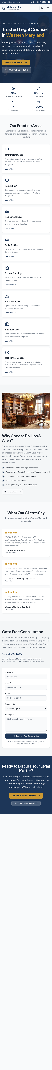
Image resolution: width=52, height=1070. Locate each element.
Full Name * (9, 672)
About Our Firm (10, 492)
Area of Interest (11, 704)
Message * (9, 714)
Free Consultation (14, 62)
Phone (7, 693)
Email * (8, 683)
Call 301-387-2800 (18, 70)
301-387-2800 (39, 2)
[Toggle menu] (47, 8)
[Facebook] (49, 2)
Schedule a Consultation (24, 795)
